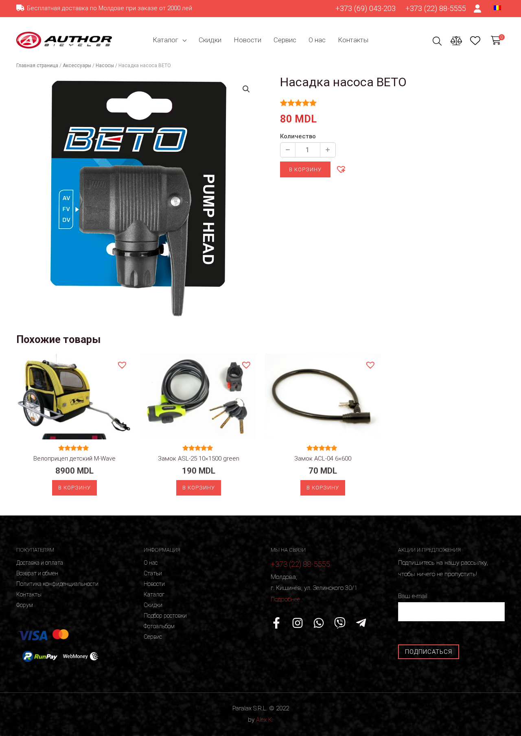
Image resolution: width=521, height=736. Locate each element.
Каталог (165, 40)
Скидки (210, 40)
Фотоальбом (159, 626)
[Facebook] (276, 623)
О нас (317, 40)
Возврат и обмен (37, 573)
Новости (247, 40)
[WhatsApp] (318, 623)
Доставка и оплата (39, 562)
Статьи (153, 573)
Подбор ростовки (165, 615)
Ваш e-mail (412, 596)
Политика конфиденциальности (57, 584)
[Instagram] (297, 623)
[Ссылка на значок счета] (478, 8)
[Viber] (340, 623)
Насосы (105, 65)
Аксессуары (77, 65)
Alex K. (264, 719)
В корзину (305, 169)
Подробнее (285, 599)
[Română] (497, 7)
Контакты (353, 40)
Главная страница (37, 65)
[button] (340, 169)
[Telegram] (361, 623)
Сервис (285, 40)
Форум (24, 605)
